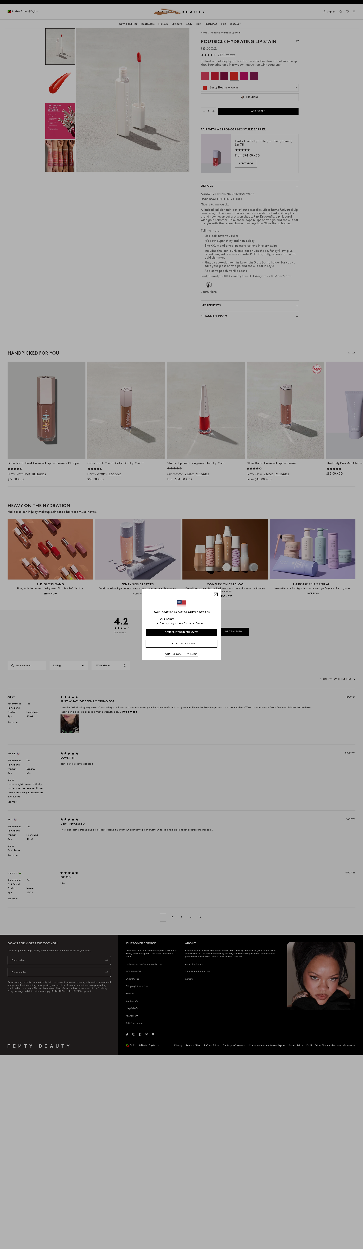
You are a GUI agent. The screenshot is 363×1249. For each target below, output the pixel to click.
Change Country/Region (181, 654)
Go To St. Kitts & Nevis (181, 644)
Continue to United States (182, 632)
